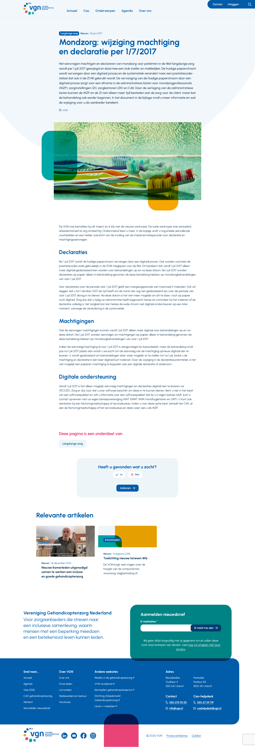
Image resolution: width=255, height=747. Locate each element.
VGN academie (103, 683)
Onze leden (65, 683)
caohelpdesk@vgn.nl (209, 708)
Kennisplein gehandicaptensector (113, 689)
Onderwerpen (105, 11)
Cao (86, 11)
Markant (28, 702)
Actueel (72, 11)
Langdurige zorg (72, 443)
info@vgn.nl (176, 708)
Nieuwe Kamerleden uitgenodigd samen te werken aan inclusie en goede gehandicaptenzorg (64, 572)
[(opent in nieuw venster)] (83, 736)
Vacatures (64, 702)
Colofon (196, 735)
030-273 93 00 (178, 702)
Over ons (145, 11)
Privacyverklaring (177, 735)
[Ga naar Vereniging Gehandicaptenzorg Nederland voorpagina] (38, 9)
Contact (218, 4)
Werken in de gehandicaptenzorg (113, 677)
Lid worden (65, 689)
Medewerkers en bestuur (73, 696)
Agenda (127, 11)
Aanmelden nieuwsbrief (36, 708)
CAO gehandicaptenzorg (37, 696)
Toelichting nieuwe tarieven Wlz (125, 558)
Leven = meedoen (105, 706)
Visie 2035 (29, 689)
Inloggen (233, 4)
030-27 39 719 (205, 702)
